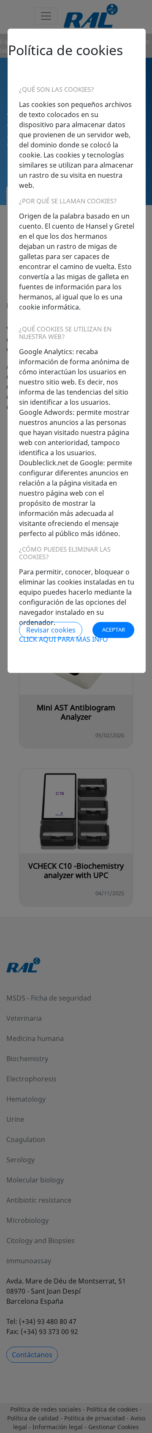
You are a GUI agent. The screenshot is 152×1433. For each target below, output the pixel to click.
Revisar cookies (51, 630)
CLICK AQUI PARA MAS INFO (63, 639)
